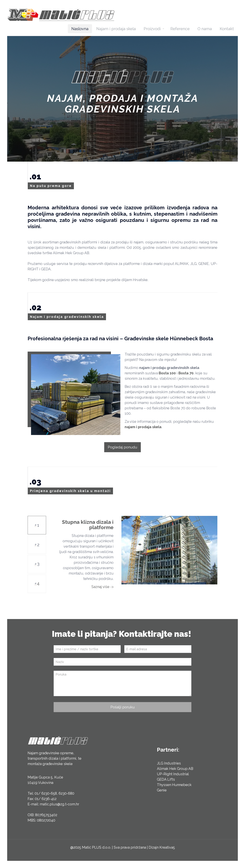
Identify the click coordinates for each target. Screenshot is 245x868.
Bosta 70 (186, 373)
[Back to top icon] (228, 860)
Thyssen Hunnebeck (174, 785)
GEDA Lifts (166, 779)
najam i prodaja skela (143, 427)
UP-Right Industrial (173, 774)
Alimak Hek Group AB (175, 768)
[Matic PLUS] (61, 14)
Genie (162, 790)
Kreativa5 (167, 847)
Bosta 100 (167, 373)
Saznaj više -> (102, 587)
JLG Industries (169, 763)
